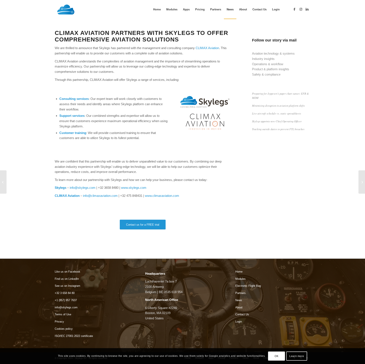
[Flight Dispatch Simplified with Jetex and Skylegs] (3, 182)
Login (238, 321)
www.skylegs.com (133, 187)
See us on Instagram (67, 285)
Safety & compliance (266, 74)
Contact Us (242, 314)
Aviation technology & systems (273, 53)
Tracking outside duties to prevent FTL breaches (278, 129)
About (238, 307)
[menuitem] (156, 9)
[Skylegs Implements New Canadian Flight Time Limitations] (361, 182)
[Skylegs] (84, 9)
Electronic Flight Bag (248, 285)
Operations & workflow (267, 64)
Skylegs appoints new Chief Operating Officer (277, 121)
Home (238, 271)
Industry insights (263, 59)
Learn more (296, 355)
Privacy (59, 321)
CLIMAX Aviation (207, 48)
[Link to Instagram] (301, 9)
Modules (240, 278)
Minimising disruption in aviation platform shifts (278, 105)
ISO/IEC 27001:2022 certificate (74, 336)
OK (276, 355)
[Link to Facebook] (294, 9)
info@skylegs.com (82, 187)
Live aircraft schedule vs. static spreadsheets (276, 113)
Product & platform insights (270, 69)
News (238, 300)
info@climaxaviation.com (100, 195)
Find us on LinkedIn (67, 278)
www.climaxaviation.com (162, 195)
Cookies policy (64, 328)
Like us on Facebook (67, 271)
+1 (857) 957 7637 (66, 300)
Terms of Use (63, 314)
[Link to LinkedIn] (307, 9)
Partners (240, 293)
